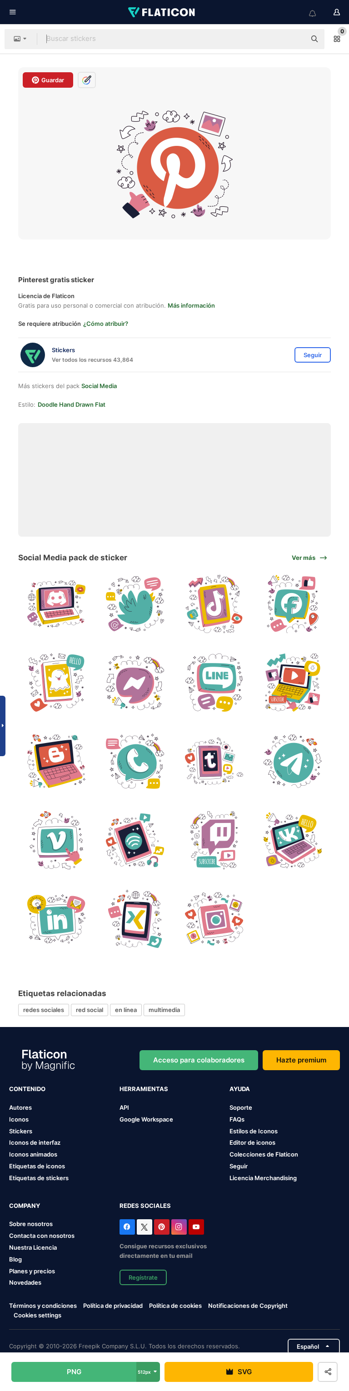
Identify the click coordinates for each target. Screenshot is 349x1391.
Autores (20, 1107)
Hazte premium (301, 1060)
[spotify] (135, 839)
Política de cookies (175, 1305)
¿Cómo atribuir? (105, 323)
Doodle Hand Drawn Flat (71, 404)
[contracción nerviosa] (214, 839)
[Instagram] (179, 1227)
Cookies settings (37, 1315)
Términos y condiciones (43, 1305)
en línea (126, 1009)
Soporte (240, 1107)
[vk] (292, 839)
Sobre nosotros (31, 1223)
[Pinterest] (162, 1227)
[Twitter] (144, 1227)
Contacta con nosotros (42, 1235)
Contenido (27, 1088)
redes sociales (43, 1009)
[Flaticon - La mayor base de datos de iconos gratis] (162, 12)
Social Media (99, 385)
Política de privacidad (113, 1305)
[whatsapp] (135, 761)
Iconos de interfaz (34, 1142)
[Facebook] (127, 1227)
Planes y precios (32, 1271)
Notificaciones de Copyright (248, 1305)
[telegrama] (292, 761)
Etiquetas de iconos (37, 1166)
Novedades (25, 1282)
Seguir (238, 1166)
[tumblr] (214, 761)
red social (89, 1009)
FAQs (236, 1119)
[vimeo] (56, 839)
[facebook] (292, 604)
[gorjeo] (135, 604)
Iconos (19, 1119)
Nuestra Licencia (33, 1247)
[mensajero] (135, 682)
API (124, 1107)
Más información (191, 305)
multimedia (164, 1009)
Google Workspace (146, 1119)
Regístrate (143, 1277)
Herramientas (144, 1088)
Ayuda (239, 1088)
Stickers (20, 1131)
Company (24, 1205)
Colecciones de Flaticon (263, 1154)
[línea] (214, 682)
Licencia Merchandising (263, 1178)
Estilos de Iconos (253, 1131)
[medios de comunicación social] (214, 919)
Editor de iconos (252, 1142)
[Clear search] (294, 39)
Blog (15, 1259)
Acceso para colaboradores (198, 1060)
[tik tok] (214, 604)
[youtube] (292, 682)
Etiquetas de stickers (39, 1178)
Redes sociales (145, 1205)
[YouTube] (196, 1227)
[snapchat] (56, 682)
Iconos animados (33, 1154)
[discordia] (56, 604)
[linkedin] (56, 919)
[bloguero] (56, 761)
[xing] (135, 919)
